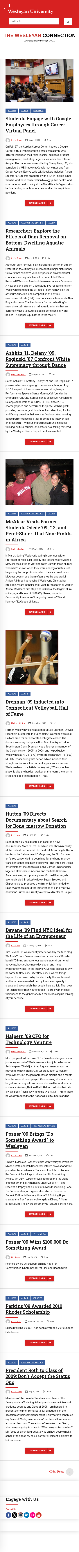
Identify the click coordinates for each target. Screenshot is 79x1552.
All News (12, 110)
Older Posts (56, 1471)
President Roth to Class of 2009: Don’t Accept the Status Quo (38, 1376)
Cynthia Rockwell (18, 374)
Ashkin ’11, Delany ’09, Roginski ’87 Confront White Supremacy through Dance (38, 359)
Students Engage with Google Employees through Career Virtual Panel (38, 125)
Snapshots (38, 110)
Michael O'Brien (18, 723)
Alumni (24, 110)
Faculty (51, 223)
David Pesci (16, 1321)
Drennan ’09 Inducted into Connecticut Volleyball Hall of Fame (37, 708)
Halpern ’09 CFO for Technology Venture (29, 1039)
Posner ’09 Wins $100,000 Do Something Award (37, 1245)
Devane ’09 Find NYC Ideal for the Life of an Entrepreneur (39, 933)
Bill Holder (15, 1257)
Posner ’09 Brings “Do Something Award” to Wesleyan (30, 1140)
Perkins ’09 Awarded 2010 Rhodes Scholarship (34, 1309)
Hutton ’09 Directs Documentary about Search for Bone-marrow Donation (36, 820)
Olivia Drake (16, 140)
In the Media (39, 1234)
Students (37, 1298)
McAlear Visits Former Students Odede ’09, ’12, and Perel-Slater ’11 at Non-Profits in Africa (38, 531)
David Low (15, 835)
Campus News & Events (32, 223)
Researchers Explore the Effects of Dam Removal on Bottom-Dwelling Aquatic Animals (36, 240)
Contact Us (11, 1509)
